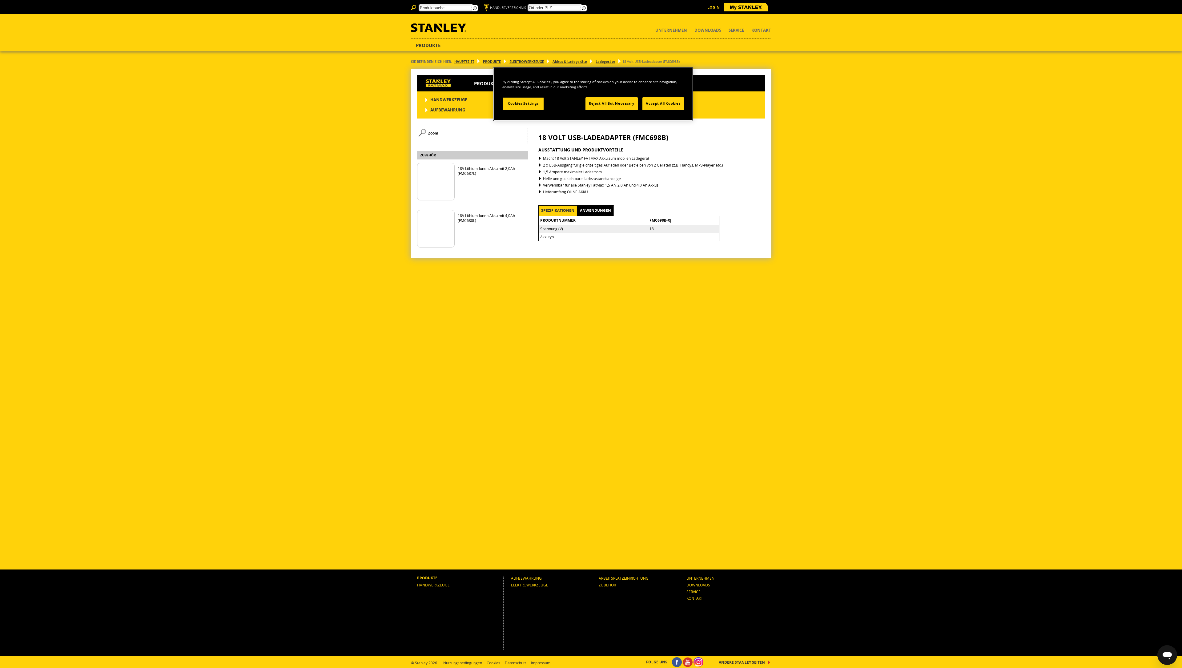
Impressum (540, 662)
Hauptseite (464, 61)
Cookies (493, 662)
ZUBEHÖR (662, 100)
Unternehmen (671, 30)
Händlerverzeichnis (508, 7)
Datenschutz (515, 662)
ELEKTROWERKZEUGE (526, 61)
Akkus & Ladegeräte (570, 61)
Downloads (707, 30)
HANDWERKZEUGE (448, 100)
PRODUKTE (492, 61)
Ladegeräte (605, 61)
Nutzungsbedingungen (462, 662)
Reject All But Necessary (611, 103)
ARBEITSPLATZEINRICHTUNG (624, 578)
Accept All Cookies (663, 103)
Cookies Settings (523, 103)
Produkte (428, 45)
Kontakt (761, 30)
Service (736, 30)
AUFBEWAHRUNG (447, 110)
